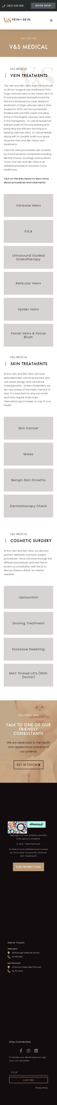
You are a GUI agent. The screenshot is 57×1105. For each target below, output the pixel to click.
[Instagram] (29, 1051)
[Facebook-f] (21, 1051)
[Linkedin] (36, 1051)
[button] (43, 5)
